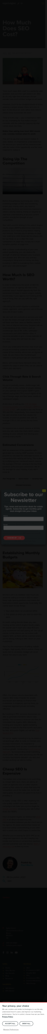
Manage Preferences (11, 1029)
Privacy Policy (7, 1016)
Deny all (26, 1023)
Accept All (10, 1023)
